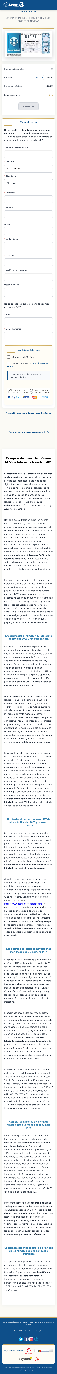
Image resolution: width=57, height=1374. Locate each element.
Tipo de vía (10, 176)
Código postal (11, 239)
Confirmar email (12, 329)
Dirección (9, 192)
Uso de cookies (8, 1322)
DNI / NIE (9, 161)
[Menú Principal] (52, 5)
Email (7, 314)
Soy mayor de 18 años (23, 357)
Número (8, 207)
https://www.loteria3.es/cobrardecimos (23, 903)
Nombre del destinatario (16, 147)
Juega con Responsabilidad (13, 1351)
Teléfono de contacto (15, 270)
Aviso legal (17, 1322)
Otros (7, 224)
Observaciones (11, 284)
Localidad (9, 255)
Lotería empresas (28, 1322)
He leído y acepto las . (27, 365)
